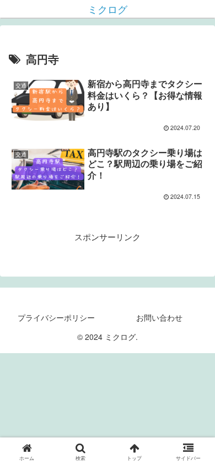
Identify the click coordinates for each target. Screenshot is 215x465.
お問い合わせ (159, 317)
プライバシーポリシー (56, 317)
